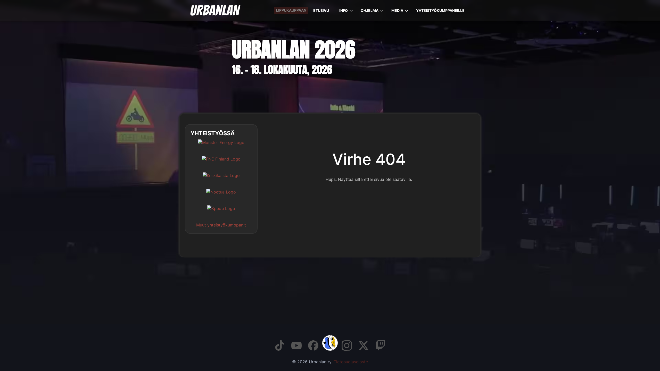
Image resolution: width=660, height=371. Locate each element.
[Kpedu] (221, 212)
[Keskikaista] (221, 179)
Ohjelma (369, 10)
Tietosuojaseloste (351, 361)
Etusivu (321, 10)
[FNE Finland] (221, 163)
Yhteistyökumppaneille (440, 10)
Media (397, 10)
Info (343, 10)
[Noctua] (221, 196)
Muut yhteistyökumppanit (221, 224)
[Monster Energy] (221, 146)
